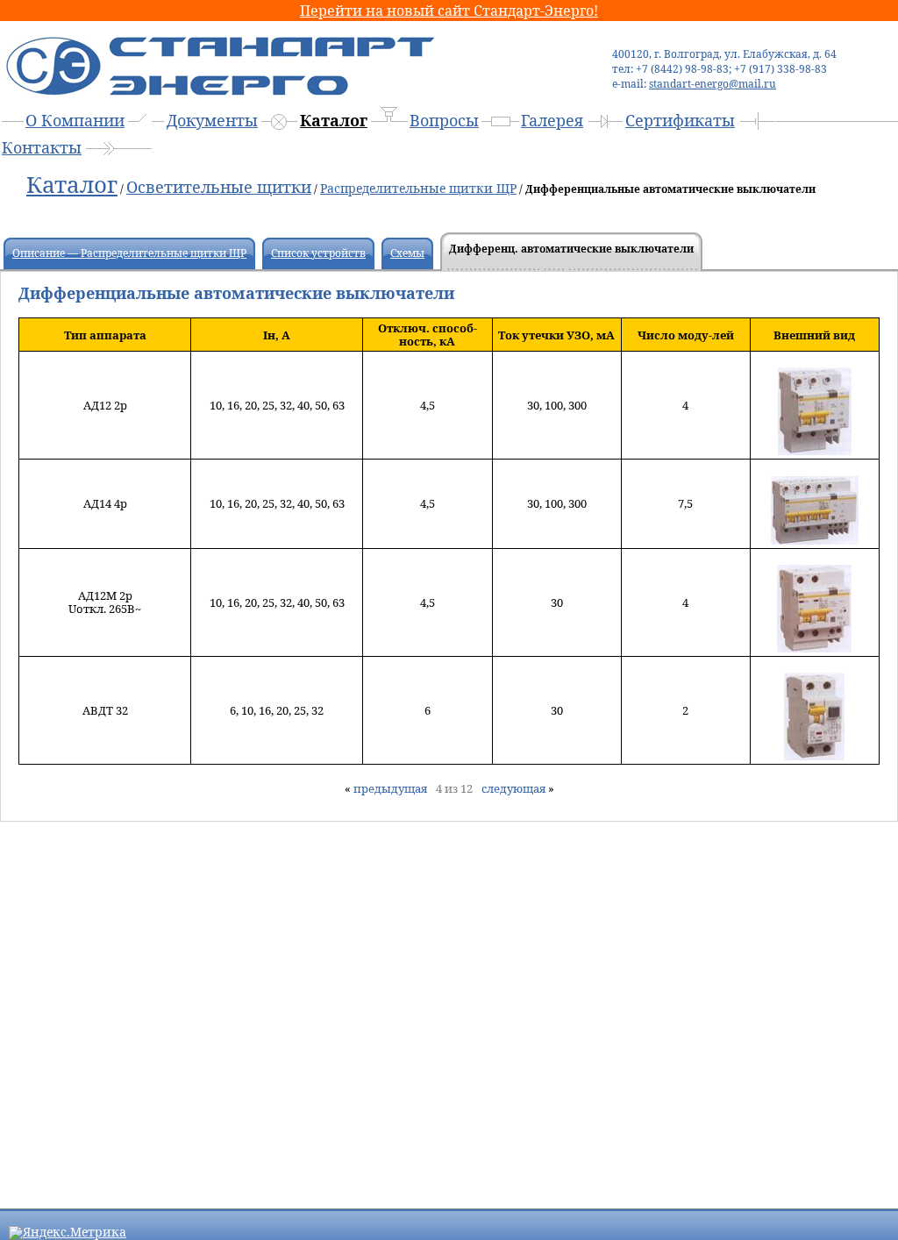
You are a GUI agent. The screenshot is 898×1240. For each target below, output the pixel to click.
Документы (212, 120)
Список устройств (318, 253)
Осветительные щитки (218, 186)
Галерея (552, 120)
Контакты (42, 147)
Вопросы (444, 120)
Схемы (407, 253)
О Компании (75, 120)
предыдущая (390, 788)
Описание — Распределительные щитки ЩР (129, 253)
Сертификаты (680, 120)
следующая (513, 788)
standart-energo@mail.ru (712, 83)
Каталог (333, 120)
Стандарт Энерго (217, 58)
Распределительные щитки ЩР (418, 188)
